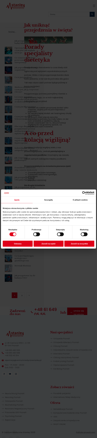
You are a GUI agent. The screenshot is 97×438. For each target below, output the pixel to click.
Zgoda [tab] (17, 200)
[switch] (36, 234)
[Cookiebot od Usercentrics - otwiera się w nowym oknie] (84, 193)
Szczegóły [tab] (48, 200)
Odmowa (17, 244)
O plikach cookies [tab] (80, 200)
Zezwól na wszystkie (79, 244)
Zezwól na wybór (49, 244)
